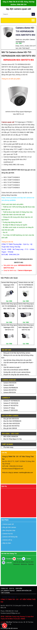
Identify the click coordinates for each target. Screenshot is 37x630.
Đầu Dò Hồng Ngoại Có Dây (12, 439)
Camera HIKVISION (9, 383)
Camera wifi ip (7, 540)
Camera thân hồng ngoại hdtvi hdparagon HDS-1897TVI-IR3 (26, 327)
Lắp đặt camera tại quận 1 (12, 367)
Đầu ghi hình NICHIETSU (11, 426)
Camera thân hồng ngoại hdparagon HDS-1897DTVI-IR (9, 327)
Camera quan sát (8, 524)
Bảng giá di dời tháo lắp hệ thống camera (16, 353)
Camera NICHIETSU (9, 390)
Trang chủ (4, 588)
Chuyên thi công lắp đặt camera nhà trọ (16, 374)
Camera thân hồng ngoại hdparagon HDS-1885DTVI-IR (9, 285)
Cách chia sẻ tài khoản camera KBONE (15, 370)
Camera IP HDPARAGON (11, 401)
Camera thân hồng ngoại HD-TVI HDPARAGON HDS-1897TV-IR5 (9, 306)
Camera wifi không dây (10, 537)
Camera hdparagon (25, 270)
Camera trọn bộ (8, 534)
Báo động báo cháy (9, 530)
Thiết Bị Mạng (5, 592)
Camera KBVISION (9, 392)
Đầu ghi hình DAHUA (10, 428)
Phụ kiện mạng (8, 447)
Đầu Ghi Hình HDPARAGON (12, 421)
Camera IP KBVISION (10, 410)
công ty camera (13, 472)
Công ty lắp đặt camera (11, 628)
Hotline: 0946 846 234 (18, 4)
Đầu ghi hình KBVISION (11, 419)
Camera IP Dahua (9, 408)
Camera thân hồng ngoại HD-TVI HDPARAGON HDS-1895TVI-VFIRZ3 (26, 306)
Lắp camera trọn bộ (8, 590)
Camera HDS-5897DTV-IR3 (11, 170)
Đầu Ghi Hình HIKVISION (11, 423)
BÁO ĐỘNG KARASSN (10, 436)
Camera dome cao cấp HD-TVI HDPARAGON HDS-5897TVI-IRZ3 (25, 285)
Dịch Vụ (11, 588)
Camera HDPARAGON (10, 388)
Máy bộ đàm (7, 543)
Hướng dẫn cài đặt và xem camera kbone (16, 372)
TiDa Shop (9, 622)
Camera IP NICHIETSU (10, 405)
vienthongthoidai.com (26, 472)
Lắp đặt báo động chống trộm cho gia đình (17, 360)
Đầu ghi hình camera (9, 527)
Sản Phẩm (18, 588)
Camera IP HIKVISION (10, 403)
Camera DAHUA (8, 385)
